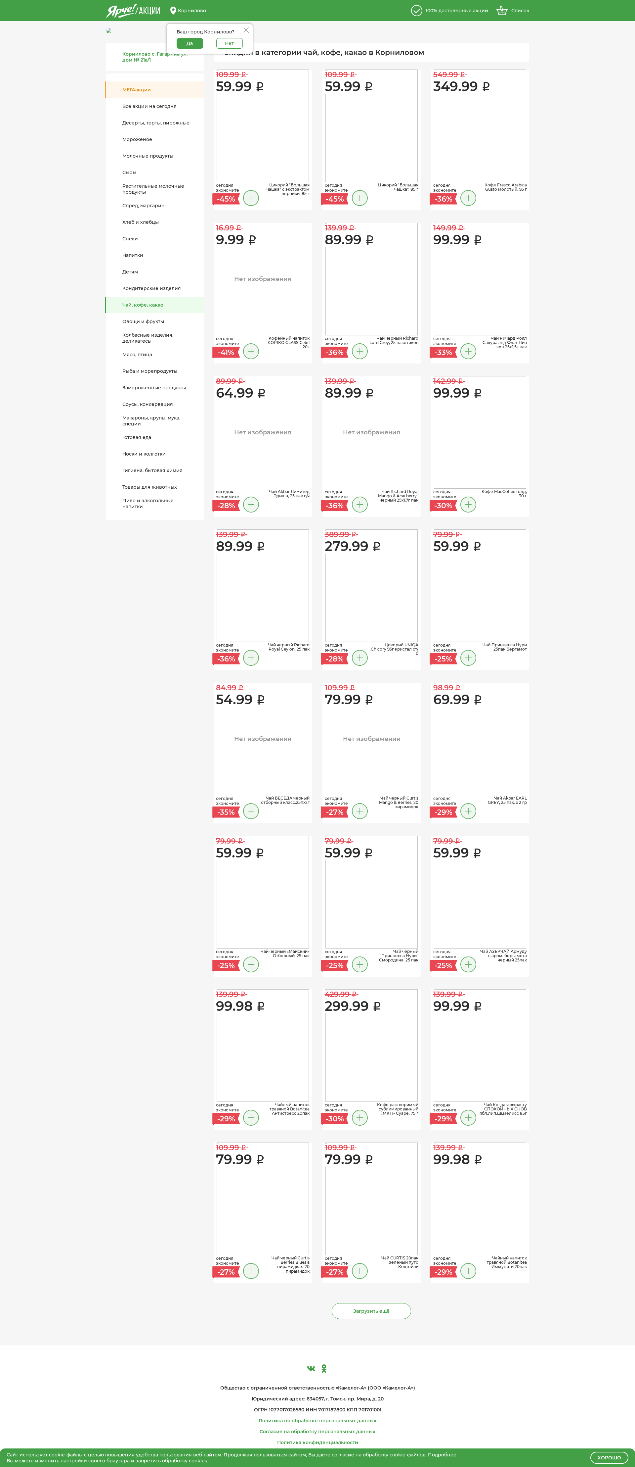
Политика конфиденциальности (317, 1442)
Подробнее (442, 1455)
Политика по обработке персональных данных (317, 1421)
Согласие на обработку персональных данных (317, 1432)
